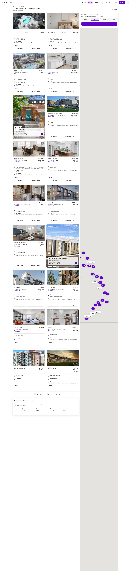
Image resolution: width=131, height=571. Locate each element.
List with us (108, 3)
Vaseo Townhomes (52, 158)
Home (14, 6)
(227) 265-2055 (51, 205)
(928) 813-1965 (51, 371)
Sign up (122, 2)
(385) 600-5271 (51, 290)
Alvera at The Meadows (20, 242)
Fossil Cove (54, 368)
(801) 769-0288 (51, 33)
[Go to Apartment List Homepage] (7, 3)
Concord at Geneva (19, 31)
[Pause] (43, 97)
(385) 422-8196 (51, 330)
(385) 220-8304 (17, 161)
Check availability (35, 48)
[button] (98, 312)
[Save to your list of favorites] (42, 15)
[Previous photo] (14, 21)
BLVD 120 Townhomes (19, 327)
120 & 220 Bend (51, 287)
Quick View (20, 48)
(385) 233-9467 (17, 331)
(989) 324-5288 (17, 371)
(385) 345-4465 (51, 161)
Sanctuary (16, 202)
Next (99, 23)
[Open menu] (127, 2)
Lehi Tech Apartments (19, 368)
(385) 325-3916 (51, 116)
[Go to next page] (59, 394)
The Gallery (20, 158)
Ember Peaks (21, 70)
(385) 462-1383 (17, 205)
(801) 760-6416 (17, 246)
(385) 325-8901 (51, 73)
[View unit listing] (42, 134)
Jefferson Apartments (53, 70)
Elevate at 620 (51, 31)
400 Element (17, 287)
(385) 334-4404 (17, 74)
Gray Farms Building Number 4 (55, 113)
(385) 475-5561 (17, 33)
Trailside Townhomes (53, 202)
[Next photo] (44, 21)
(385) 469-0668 (17, 290)
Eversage (50, 327)
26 (56, 394)
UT (17, 6)
